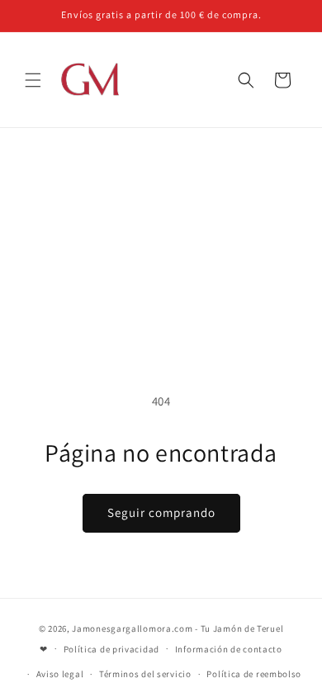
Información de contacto (228, 649)
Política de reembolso (253, 674)
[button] (33, 80)
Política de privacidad (111, 649)
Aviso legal (60, 674)
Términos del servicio (145, 674)
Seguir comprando (161, 512)
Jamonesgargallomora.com (132, 628)
